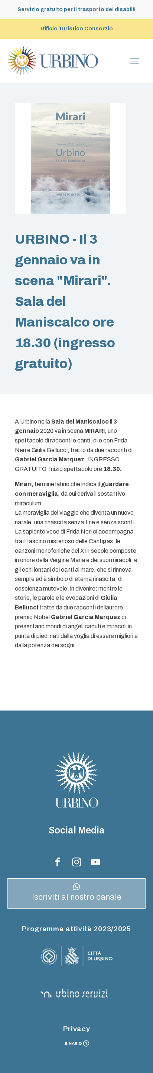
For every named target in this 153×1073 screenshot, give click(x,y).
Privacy (76, 1029)
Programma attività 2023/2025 (76, 929)
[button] (76, 893)
